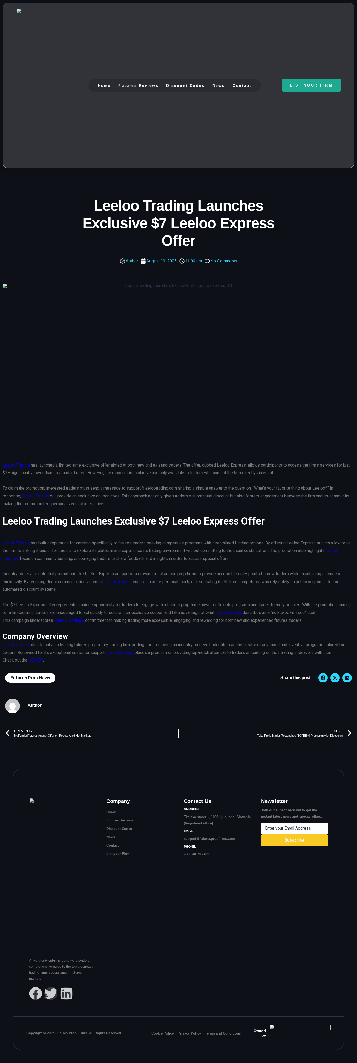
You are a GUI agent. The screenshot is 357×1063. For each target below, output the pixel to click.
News (218, 85)
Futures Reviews (138, 85)
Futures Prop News (30, 677)
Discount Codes (185, 85)
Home (104, 85)
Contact (242, 85)
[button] (323, 677)
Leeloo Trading (16, 465)
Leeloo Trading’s (69, 620)
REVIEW (35, 660)
